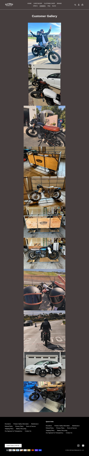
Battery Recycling (21, 428)
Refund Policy (9, 426)
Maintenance (35, 424)
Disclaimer (8, 424)
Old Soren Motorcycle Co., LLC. (76, 450)
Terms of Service (31, 426)
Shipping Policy (9, 428)
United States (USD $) (12, 445)
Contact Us (28, 431)
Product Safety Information (21, 424)
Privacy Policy (19, 426)
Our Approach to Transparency (13, 431)
